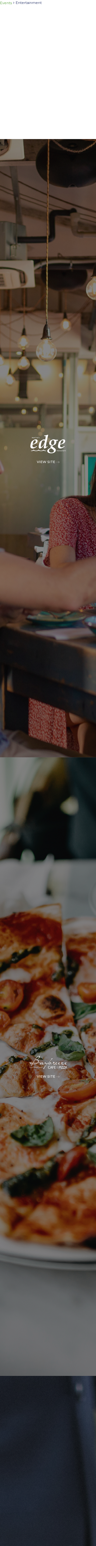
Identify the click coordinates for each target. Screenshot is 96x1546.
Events (6, 3)
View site (46, 462)
